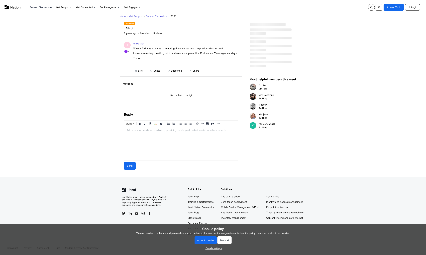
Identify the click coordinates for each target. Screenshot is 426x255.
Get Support (63, 7)
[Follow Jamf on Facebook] (149, 213)
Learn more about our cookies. (273, 233)
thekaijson (138, 43)
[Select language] (379, 7)
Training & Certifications (200, 201)
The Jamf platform (231, 196)
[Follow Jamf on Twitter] (123, 213)
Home (123, 16)
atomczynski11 (267, 124)
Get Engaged (131, 7)
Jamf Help (193, 196)
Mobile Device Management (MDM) (240, 207)
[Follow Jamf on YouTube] (136, 213)
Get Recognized (108, 7)
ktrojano (263, 114)
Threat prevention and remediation (285, 212)
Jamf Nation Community (201, 207)
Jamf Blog (193, 212)
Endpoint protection (277, 207)
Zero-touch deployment (234, 201)
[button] (394, 7)
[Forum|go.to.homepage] (12, 7)
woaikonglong (266, 95)
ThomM (263, 104)
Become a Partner (197, 223)
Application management (234, 212)
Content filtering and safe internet (284, 217)
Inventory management (233, 217)
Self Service (272, 196)
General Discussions (41, 7)
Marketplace (194, 217)
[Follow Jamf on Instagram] (143, 213)
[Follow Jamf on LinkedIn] (130, 213)
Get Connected (84, 7)
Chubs (262, 85)
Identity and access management (284, 201)
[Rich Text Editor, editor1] (181, 143)
